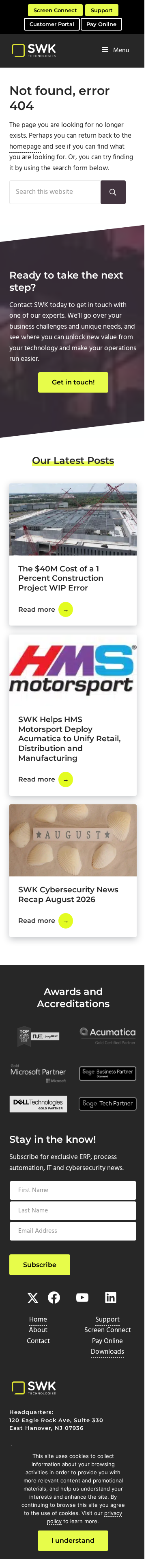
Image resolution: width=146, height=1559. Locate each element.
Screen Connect (55, 10)
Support (102, 10)
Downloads (107, 1352)
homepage (25, 147)
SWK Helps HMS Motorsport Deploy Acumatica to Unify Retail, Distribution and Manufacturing (69, 738)
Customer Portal (52, 24)
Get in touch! (73, 382)
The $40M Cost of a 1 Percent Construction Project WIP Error (60, 578)
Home (38, 1320)
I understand (73, 1540)
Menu (121, 50)
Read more (45, 611)
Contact (38, 1341)
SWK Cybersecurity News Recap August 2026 (68, 894)
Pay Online (101, 24)
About (38, 1330)
